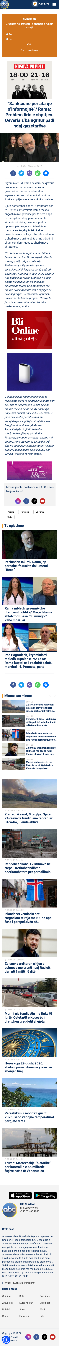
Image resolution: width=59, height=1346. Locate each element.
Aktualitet (7, 1303)
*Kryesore (25, 511)
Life (42, 1316)
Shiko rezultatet (29, 50)
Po (10, 34)
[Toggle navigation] (54, 5)
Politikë (6, 1309)
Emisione (45, 1296)
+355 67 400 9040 (29, 1211)
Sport (22, 1309)
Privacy (7, 1283)
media (9, 517)
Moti (42, 1309)
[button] (6, 1340)
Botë (21, 1296)
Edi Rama (40, 511)
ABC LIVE (44, 4)
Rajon (5, 1316)
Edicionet (45, 1303)
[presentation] (50, 696)
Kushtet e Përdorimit (24, 1283)
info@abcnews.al (29, 1208)
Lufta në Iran (26, 1303)
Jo (10, 39)
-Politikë (10, 511)
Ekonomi (24, 1316)
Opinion (6, 1296)
